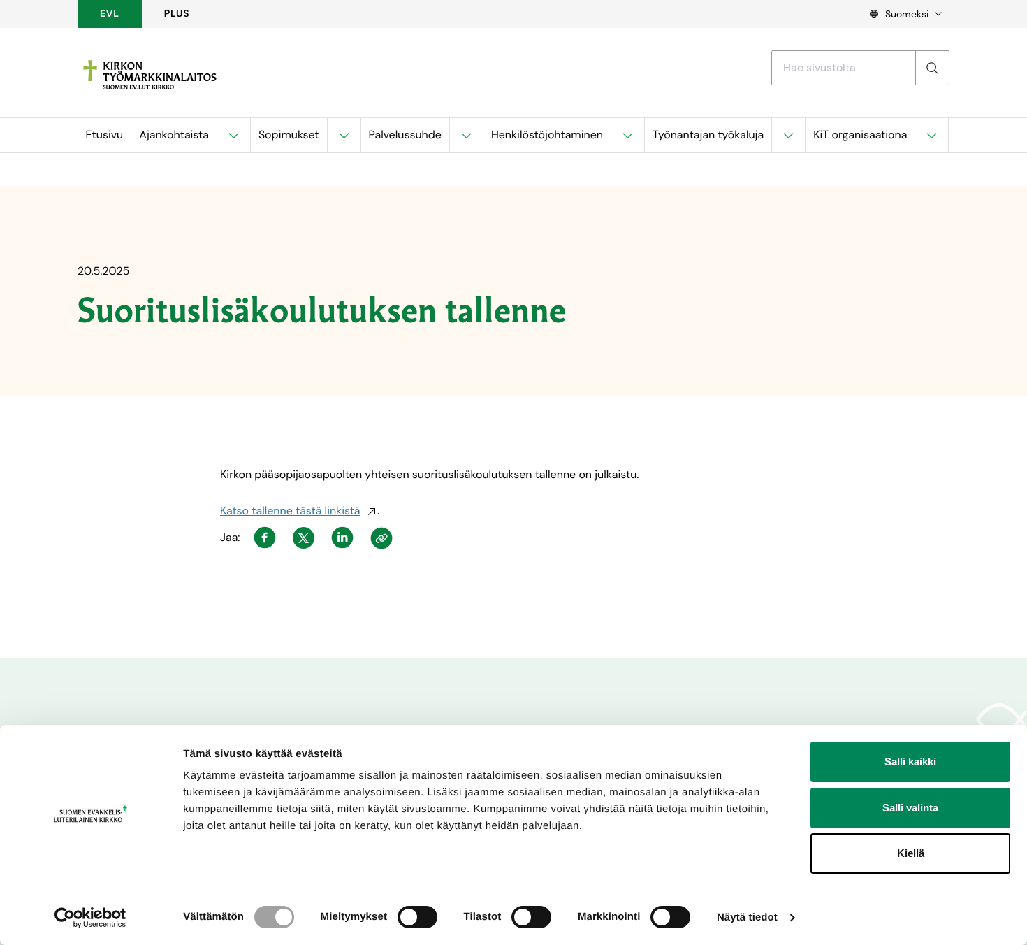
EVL (109, 14)
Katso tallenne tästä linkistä (290, 510)
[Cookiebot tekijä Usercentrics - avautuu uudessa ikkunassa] (90, 917)
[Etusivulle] (150, 74)
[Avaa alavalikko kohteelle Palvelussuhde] (466, 135)
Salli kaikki (910, 761)
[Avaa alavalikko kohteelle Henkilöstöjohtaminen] (627, 135)
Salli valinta (910, 808)
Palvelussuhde (405, 134)
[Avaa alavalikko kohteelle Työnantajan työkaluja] (788, 135)
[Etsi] (932, 68)
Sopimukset (288, 134)
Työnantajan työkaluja (708, 134)
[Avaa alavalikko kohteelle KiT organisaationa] (931, 135)
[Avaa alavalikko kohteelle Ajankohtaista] (233, 135)
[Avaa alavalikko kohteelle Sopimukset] (343, 135)
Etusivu (105, 134)
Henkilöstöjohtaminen (547, 134)
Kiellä (910, 853)
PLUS (176, 14)
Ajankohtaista (174, 134)
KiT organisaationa (860, 134)
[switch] (417, 917)
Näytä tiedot (747, 917)
